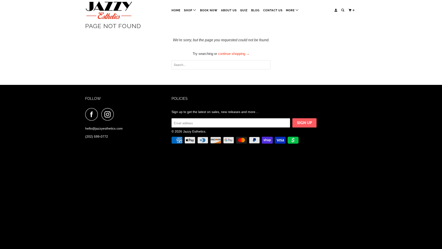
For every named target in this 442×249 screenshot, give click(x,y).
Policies (180, 98)
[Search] (343, 10)
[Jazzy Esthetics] (108, 10)
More (291, 10)
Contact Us (272, 10)
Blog (255, 10)
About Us (229, 10)
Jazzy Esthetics (194, 131)
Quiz (244, 10)
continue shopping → (234, 54)
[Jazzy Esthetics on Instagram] (108, 114)
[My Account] (336, 10)
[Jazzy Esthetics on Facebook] (92, 114)
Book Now (209, 10)
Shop (188, 10)
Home (176, 10)
